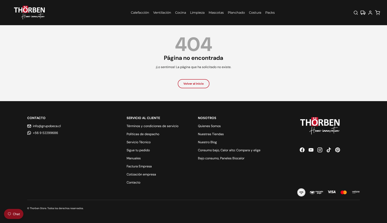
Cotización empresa (141, 174)
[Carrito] (377, 12)
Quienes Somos (209, 126)
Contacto (133, 182)
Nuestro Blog (207, 142)
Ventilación (162, 13)
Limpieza (197, 13)
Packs (270, 13)
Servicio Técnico (139, 142)
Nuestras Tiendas (211, 134)
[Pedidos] (363, 12)
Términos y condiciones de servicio (152, 126)
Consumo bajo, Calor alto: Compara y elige (229, 150)
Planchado (236, 13)
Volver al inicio (193, 83)
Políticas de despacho (143, 134)
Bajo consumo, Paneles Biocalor (221, 158)
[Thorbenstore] (29, 12)
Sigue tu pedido (138, 150)
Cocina (180, 13)
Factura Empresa (139, 166)
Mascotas (216, 13)
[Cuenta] (370, 12)
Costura (255, 13)
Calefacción (140, 13)
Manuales (134, 158)
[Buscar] (355, 12)
